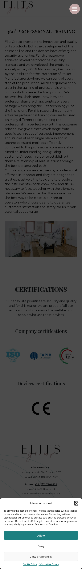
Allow (41, 535)
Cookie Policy (30, 564)
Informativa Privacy (49, 564)
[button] (76, 503)
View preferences (41, 556)
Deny (41, 546)
